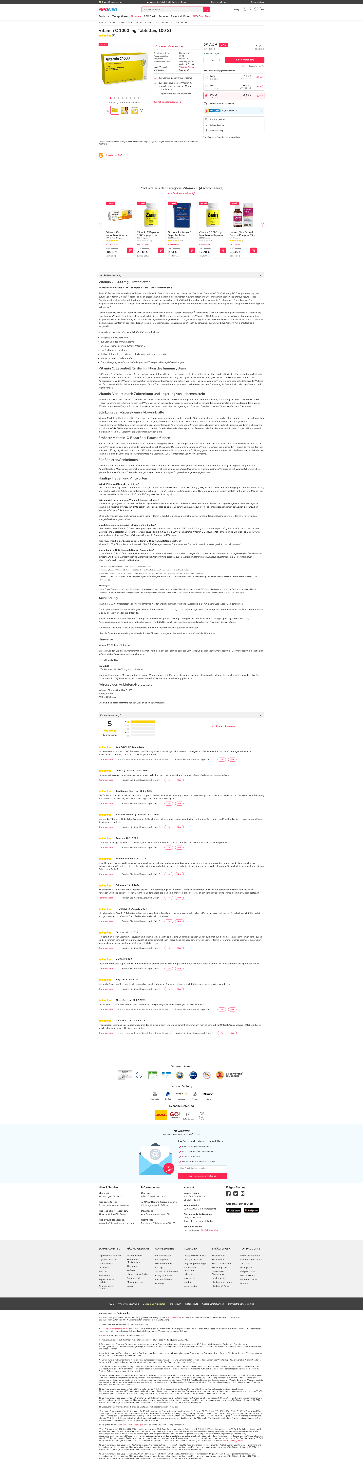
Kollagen (159, 1267)
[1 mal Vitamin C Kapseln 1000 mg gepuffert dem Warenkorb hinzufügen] (161, 250)
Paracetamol (105, 1275)
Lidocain (131, 1286)
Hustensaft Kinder (221, 1286)
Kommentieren (106, 759)
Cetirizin (188, 1274)
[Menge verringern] (206, 59)
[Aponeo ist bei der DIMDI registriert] (153, 1075)
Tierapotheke (120, 16)
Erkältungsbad (219, 1267)
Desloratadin (190, 1286)
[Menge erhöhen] (219, 59)
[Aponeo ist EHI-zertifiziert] (139, 1075)
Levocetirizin (190, 1278)
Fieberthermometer (250, 1255)
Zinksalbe (245, 1263)
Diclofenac (104, 1267)
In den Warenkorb (245, 59)
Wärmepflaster (134, 1255)
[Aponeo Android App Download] (251, 1209)
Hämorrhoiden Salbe (137, 1274)
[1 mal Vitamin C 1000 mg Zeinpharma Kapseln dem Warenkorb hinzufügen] (223, 250)
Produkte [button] (104, 16)
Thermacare (133, 1266)
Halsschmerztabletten (223, 1263)
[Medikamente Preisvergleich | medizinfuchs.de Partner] (207, 1075)
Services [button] (163, 16)
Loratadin (188, 1282)
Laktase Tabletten (164, 1279)
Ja (222, 759)
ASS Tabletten (106, 1263)
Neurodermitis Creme (251, 1259)
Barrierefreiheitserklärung (241, 1303)
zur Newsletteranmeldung (202, 1176)
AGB (111, 1303)
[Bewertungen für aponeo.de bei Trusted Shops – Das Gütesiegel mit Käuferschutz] (125, 1075)
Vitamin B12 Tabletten (166, 1271)
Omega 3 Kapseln (164, 1275)
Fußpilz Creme (247, 1271)
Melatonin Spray (163, 1263)
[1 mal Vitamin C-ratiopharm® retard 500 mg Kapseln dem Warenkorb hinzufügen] (130, 250)
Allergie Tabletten (193, 1259)
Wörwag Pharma (186, 67)
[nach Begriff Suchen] (206, 9)
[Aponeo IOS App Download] (233, 1209)
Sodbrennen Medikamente (134, 1261)
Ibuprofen (103, 1271)
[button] (135, 16)
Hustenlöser (218, 1259)
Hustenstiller (218, 1255)
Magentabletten (135, 1282)
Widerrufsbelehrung (128, 1303)
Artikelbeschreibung (110, 275)
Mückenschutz (247, 1275)
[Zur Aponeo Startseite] (108, 9)
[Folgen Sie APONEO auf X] (235, 1193)
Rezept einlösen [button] (180, 16)
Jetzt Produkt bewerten (223, 726)
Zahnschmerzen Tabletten (106, 1287)
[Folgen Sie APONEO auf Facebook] (228, 1193)
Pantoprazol (246, 1267)
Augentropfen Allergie (195, 1263)
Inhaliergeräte (219, 1278)
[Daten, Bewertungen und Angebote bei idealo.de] (193, 1075)
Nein (232, 759)
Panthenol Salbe (248, 1279)
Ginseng (159, 1283)
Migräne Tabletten (108, 1259)
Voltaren (131, 1270)
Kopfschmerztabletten (110, 1255)
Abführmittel (133, 1278)
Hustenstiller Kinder (222, 1282)
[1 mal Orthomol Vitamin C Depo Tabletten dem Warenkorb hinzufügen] (192, 250)
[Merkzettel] (256, 9)
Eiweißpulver (161, 1259)
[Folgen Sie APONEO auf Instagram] (243, 1193)
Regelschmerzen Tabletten (107, 1281)
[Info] (262, 111)
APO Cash (150, 16)
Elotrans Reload (163, 1255)
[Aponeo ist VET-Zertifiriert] (166, 1075)
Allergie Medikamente (195, 1255)
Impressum (175, 1303)
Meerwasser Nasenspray (218, 1273)
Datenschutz (191, 1303)
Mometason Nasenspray (190, 1269)
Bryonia (244, 1283)
